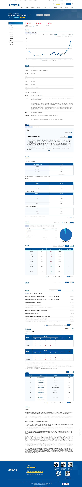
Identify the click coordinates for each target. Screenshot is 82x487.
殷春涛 (32, 93)
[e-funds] (14, 5)
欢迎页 (54, 7)
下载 (72, 375)
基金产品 (12, 13)
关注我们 (49, 0)
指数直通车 (35, 0)
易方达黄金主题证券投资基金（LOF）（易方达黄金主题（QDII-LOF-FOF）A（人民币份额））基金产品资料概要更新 (42, 300)
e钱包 (66, 0)
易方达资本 (25, 0)
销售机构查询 (49, 485)
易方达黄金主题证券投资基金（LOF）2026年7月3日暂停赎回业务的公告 (36, 314)
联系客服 (55, 0)
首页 (9, 13)
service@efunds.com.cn (35, 475)
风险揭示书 (35, 485)
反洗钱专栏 (39, 485)
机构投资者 (62, 7)
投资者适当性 (27, 485)
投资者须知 (22, 485)
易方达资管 (15, 0)
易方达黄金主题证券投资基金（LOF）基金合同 (32, 317)
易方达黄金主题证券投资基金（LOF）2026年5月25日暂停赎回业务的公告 (36, 322)
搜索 (68, 375)
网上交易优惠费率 (71, 221)
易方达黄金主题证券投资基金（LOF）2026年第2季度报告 (34, 308)
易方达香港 (20, 0)
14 (59, 406)
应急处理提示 (44, 485)
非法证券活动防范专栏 (58, 485)
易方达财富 (10, 0)
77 (59, 328)
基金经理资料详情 (68, 136)
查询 (71, 226)
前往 (68, 280)
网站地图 (52, 485)
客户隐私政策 (31, 485)
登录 (68, 7)
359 (59, 280)
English (72, 0)
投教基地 (30, 0)
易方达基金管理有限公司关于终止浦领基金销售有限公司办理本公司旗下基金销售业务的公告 (39, 311)
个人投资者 (58, 7)
